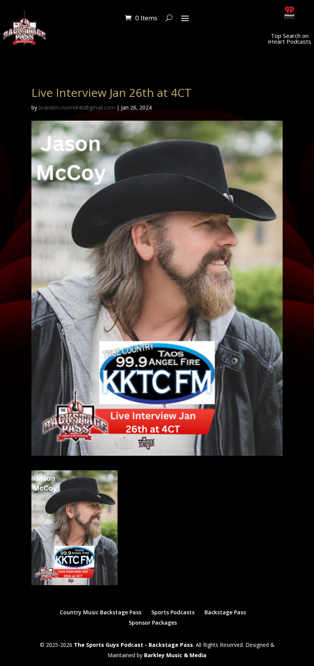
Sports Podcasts (173, 612)
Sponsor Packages (153, 622)
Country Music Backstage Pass (100, 612)
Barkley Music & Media (175, 655)
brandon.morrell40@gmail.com (77, 107)
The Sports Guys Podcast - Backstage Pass (133, 644)
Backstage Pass (225, 612)
